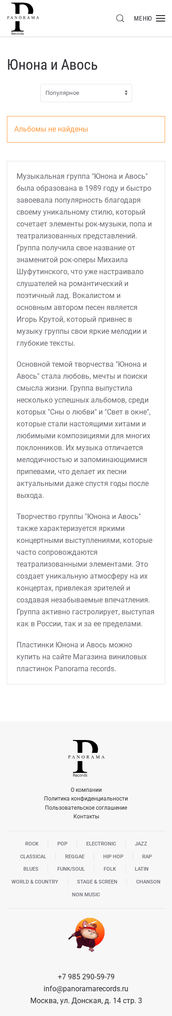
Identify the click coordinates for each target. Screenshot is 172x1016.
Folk (110, 869)
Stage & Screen (97, 882)
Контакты (86, 816)
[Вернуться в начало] (23, 18)
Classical (33, 857)
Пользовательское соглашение (86, 808)
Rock (32, 844)
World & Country (34, 882)
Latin (142, 869)
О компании (86, 790)
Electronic (101, 844)
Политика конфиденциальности (86, 798)
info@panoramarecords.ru (86, 988)
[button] (120, 18)
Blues (31, 869)
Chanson (148, 882)
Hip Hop (113, 857)
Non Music (86, 895)
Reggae (74, 857)
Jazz (141, 844)
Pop (62, 844)
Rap (147, 857)
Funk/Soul (71, 869)
